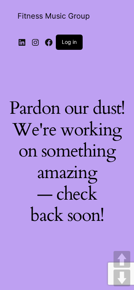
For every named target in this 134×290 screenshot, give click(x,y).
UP (122, 259)
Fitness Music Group (53, 16)
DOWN (122, 278)
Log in (69, 42)
